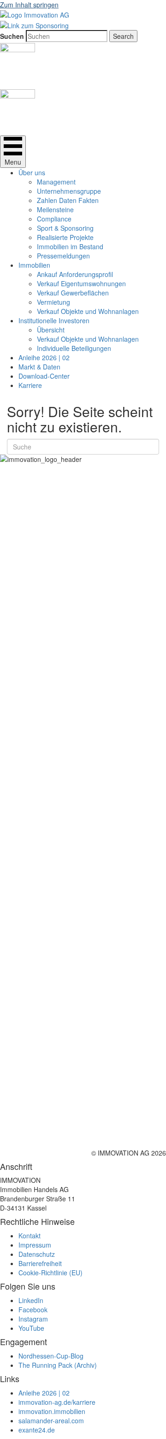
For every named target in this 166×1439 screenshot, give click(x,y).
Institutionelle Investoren (53, 320)
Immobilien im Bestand (70, 246)
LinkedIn (30, 1300)
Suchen (12, 36)
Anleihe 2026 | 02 (44, 357)
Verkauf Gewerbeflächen (73, 292)
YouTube (31, 1328)
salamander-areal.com (51, 1420)
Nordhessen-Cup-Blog (50, 1355)
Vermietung (53, 302)
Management (56, 181)
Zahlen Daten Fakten (68, 200)
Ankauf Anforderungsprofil (75, 274)
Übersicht (51, 329)
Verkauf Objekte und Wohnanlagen (88, 311)
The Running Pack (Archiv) (57, 1365)
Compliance (54, 218)
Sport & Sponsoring (65, 228)
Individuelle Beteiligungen (74, 348)
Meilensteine (55, 209)
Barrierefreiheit (40, 1263)
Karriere (30, 385)
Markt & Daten (39, 366)
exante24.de (36, 1429)
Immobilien (34, 265)
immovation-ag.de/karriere (56, 1402)
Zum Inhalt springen (29, 4)
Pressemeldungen (63, 255)
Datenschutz (36, 1254)
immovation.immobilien (51, 1411)
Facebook (32, 1309)
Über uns (31, 172)
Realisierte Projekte (65, 237)
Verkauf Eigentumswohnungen (81, 283)
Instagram (33, 1318)
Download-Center (44, 376)
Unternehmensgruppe (69, 191)
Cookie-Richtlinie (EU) (50, 1272)
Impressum (34, 1244)
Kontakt (29, 1235)
